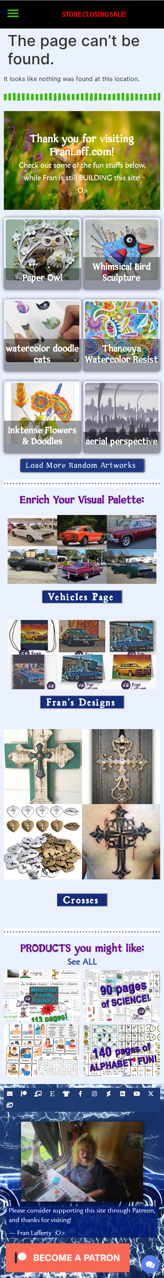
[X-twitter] (152, 1094)
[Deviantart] (109, 1094)
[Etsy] (53, 1094)
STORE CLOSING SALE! (94, 14)
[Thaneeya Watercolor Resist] (122, 331)
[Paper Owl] (42, 250)
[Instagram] (95, 1094)
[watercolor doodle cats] (42, 331)
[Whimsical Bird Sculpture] (122, 250)
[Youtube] (137, 1094)
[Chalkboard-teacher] (39, 1094)
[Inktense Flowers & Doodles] (42, 413)
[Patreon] (25, 1094)
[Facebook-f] (81, 1094)
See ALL (82, 962)
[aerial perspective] (122, 413)
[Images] (10, 1106)
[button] (13, 13)
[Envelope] (10, 1094)
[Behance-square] (123, 1094)
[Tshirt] (67, 1094)
